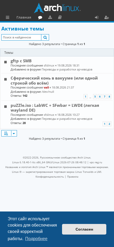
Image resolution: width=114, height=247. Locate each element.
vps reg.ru (96, 162)
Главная (23, 17)
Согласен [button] (84, 229)
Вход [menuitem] (98, 18)
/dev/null (48, 92)
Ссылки (9, 18)
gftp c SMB (21, 60)
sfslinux (49, 65)
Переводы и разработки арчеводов (67, 69)
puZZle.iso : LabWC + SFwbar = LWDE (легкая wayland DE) (55, 108)
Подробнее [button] (36, 238)
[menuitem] (50, 176)
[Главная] (57, 8)
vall (46, 87)
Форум (41, 18)
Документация (61, 18)
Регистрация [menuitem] (108, 18)
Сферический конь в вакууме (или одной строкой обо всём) (54, 80)
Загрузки (51, 18)
